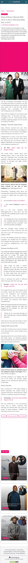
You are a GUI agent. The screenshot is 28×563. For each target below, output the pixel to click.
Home (2, 11)
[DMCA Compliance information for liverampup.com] (14, 562)
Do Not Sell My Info (20, 553)
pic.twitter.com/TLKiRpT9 (18, 200)
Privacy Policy (20, 549)
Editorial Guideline (8, 551)
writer (3, 416)
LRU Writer (5, 25)
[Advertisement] (14, 56)
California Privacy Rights (19, 551)
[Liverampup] (14, 1)
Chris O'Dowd (22, 416)
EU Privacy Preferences (9, 553)
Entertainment (10, 11)
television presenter (12, 416)
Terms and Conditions (10, 549)
